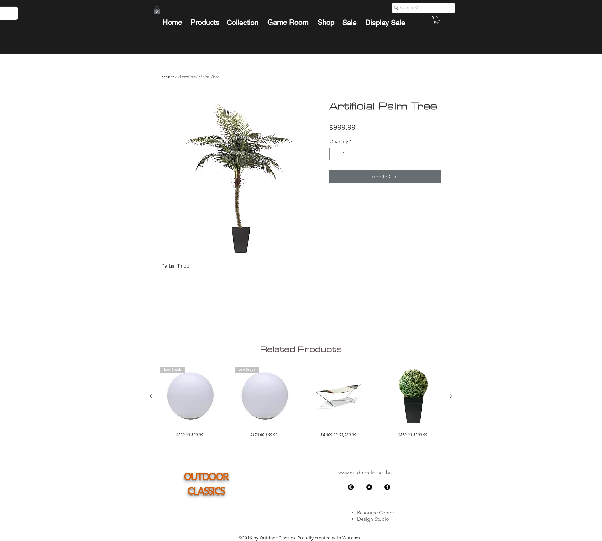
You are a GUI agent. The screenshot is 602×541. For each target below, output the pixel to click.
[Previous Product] (151, 396)
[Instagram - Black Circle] (351, 487)
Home (167, 77)
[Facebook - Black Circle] (387, 487)
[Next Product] (451, 396)
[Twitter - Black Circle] (369, 487)
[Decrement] (334, 154)
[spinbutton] (343, 154)
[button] (157, 10)
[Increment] (352, 154)
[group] (301, 402)
